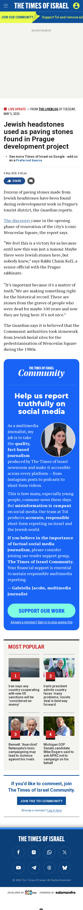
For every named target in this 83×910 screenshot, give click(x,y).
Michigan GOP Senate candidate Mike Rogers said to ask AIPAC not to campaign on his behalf (59, 754)
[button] (76, 6)
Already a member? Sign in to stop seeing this (41, 622)
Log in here (54, 810)
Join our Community (16, 17)
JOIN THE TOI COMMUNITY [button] (41, 801)
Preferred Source (29, 160)
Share (16, 181)
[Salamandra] (65, 892)
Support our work (42, 610)
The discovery (17, 220)
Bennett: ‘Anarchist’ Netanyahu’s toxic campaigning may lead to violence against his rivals (23, 752)
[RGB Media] (31, 892)
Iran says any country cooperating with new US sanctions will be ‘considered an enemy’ (24, 695)
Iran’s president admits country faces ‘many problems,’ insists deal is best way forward (57, 695)
